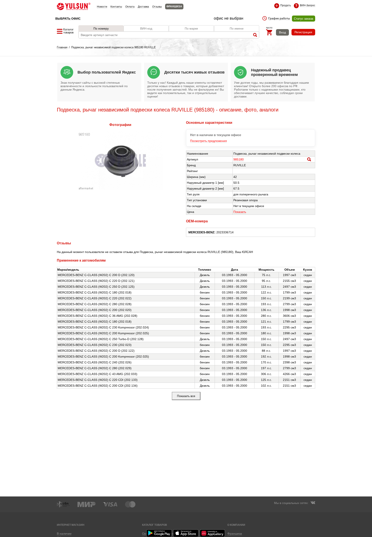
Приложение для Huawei (213, 533)
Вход (282, 32)
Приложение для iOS (186, 533)
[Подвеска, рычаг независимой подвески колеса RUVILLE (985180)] (120, 188)
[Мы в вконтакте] (312, 503)
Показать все (186, 396)
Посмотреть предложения (208, 141)
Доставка (143, 6)
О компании (236, 524)
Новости (102, 6)
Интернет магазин (70, 524)
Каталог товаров (154, 524)
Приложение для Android (159, 533)
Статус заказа (303, 18)
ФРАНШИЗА (174, 6)
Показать (239, 212)
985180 (238, 159)
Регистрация (303, 32)
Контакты (116, 6)
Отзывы (157, 6)
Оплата (130, 6)
